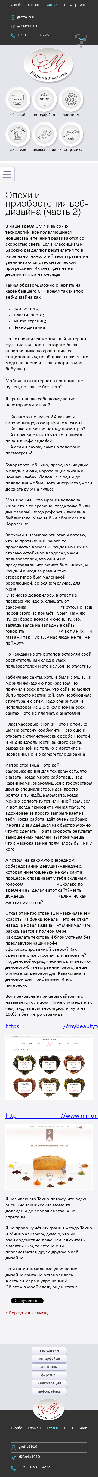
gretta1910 (26, 17)
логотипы (49, 1367)
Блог (82, 5)
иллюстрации (49, 1383)
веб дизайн (49, 1351)
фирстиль (49, 1375)
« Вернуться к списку (26, 1313)
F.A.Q (68, 5)
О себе (16, 5)
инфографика (49, 1392)
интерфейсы (49, 1359)
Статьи (52, 5)
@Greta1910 (27, 26)
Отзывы (34, 5)
